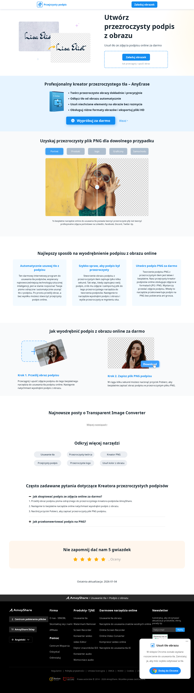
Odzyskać (55, 651)
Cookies (130, 670)
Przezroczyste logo (80, 463)
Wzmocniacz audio (84, 659)
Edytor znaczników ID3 (86, 647)
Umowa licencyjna (96, 670)
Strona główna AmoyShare (77, 598)
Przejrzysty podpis (55, 4)
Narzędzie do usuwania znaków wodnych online (125, 624)
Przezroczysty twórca (80, 454)
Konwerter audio (83, 653)
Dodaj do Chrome (168, 670)
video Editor (80, 641)
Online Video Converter (112, 636)
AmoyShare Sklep (25, 629)
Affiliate (54, 630)
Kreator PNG (114, 454)
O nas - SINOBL (58, 618)
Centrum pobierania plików (30, 619)
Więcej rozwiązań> (97, 424)
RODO (120, 670)
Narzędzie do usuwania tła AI (115, 647)
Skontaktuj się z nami (61, 624)
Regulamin (56, 670)
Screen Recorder (82, 630)
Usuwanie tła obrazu (110, 618)
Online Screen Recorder (112, 630)
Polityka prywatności (74, 670)
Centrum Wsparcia (60, 645)
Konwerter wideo (83, 636)
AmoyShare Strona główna (20, 610)
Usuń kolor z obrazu (113, 463)
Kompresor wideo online (112, 641)
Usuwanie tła (48, 454)
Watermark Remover (85, 624)
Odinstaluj (55, 657)
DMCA (111, 670)
